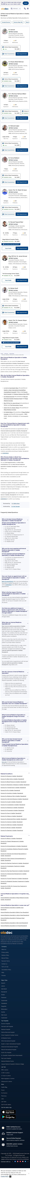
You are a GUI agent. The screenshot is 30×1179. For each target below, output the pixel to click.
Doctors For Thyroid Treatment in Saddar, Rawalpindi (14, 878)
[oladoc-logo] (4, 8)
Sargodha (3, 1006)
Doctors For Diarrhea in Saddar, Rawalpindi (12, 830)
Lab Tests (3, 1101)
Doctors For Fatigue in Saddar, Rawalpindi (11, 816)
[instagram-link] (17, 1161)
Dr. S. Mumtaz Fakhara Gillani (17, 94)
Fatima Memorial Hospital (7, 1032)
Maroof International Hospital (8, 1049)
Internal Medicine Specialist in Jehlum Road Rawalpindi (15, 915)
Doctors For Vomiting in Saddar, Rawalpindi (12, 793)
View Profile (8, 248)
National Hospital (5, 1029)
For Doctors (4, 1093)
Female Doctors (6, 22)
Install (25, 3)
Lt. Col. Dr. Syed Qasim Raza (11, 388)
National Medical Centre (7, 1061)
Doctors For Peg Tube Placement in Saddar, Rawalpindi (15, 871)
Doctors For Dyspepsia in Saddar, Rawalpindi (12, 810)
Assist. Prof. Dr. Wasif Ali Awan (17, 190)
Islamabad (4, 989)
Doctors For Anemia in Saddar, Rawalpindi (11, 822)
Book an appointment (7, 581)
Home (2, 353)
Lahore (3, 986)
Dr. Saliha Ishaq (16, 503)
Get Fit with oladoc (6, 1104)
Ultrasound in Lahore (6, 1081)
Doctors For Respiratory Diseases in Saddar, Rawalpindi (15, 784)
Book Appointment (22, 54)
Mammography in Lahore (7, 1078)
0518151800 (5, 453)
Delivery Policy (5, 955)
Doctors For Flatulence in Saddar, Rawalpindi (12, 807)
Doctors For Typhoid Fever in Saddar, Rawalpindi (13, 787)
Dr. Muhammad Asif (9, 396)
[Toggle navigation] (28, 8)
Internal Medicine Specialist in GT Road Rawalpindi (14, 925)
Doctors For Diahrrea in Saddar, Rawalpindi (12, 824)
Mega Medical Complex (10, 409)
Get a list (4, 762)
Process (4, 975)
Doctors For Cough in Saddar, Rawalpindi (11, 802)
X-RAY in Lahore (5, 1072)
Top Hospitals (4, 1020)
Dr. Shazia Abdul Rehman (16, 62)
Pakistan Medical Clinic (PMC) (21, 394)
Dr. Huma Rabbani (13, 158)
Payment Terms (6, 961)
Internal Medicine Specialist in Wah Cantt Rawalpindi (14, 923)
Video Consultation (9, 118)
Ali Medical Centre (6, 1038)
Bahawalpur (4, 1009)
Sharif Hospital (12, 392)
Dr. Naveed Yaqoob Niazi (15, 222)
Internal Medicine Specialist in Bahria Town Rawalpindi (15, 912)
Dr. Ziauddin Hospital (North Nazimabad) (11, 1055)
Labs (2, 1098)
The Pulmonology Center (16, 405)
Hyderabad (4, 1018)
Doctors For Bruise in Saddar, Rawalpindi (11, 827)
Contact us (4, 964)
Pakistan (6, 353)
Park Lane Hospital (6, 1058)
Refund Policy (5, 958)
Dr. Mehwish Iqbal (13, 126)
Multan (3, 994)
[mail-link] (23, 1161)
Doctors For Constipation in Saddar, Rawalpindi (13, 804)
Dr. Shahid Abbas (8, 412)
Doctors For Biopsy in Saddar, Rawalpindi (11, 838)
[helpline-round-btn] (24, 8)
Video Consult (9, 54)
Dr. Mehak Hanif (13, 288)
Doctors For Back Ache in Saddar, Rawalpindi (12, 779)
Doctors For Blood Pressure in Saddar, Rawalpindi (13, 782)
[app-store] (8, 1112)
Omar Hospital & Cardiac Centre (9, 1035)
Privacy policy (5, 952)
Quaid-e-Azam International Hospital (13, 390)
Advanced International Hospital (9, 1046)
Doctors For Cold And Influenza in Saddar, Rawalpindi (14, 799)
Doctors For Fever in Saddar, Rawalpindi (11, 813)
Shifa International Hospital (8, 1041)
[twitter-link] (12, 1161)
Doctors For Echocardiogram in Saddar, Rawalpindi (14, 846)
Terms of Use (5, 966)
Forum (3, 1090)
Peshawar (3, 997)
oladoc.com (25, 1157)
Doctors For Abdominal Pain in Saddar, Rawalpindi (14, 819)
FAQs (3, 972)
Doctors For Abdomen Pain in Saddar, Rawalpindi (13, 796)
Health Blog (4, 1087)
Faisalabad (4, 1003)
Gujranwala (4, 1000)
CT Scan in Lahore (6, 1075)
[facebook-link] (15, 1161)
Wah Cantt (4, 1015)
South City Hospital (6, 1052)
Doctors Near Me (18, 22)
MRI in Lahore (4, 1070)
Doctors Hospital (5, 1023)
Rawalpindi (11, 353)
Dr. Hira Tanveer (16, 506)
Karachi (3, 983)
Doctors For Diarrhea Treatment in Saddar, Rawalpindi (15, 863)
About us (4, 949)
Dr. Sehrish (11, 29)
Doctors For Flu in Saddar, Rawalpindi (10, 790)
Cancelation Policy (6, 969)
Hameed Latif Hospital (7, 1026)
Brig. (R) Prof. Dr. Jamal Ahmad (17, 256)
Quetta (3, 1012)
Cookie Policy (5, 1176)
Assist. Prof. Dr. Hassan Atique (17, 320)
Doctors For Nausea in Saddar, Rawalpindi (11, 776)
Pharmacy (4, 1096)
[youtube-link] (20, 1161)
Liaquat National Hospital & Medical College (12, 1064)
